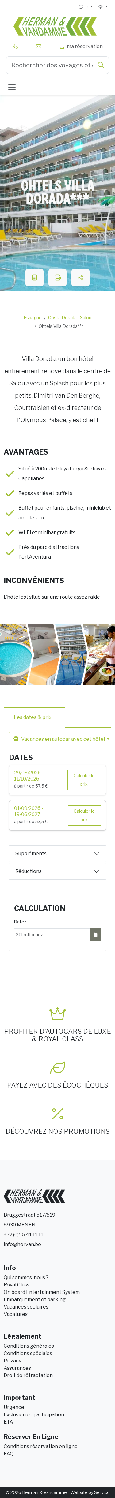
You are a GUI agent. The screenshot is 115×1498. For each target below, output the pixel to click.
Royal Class (16, 1285)
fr (86, 6)
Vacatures (16, 1314)
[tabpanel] (57, 841)
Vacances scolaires (26, 1307)
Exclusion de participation (34, 1414)
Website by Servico (90, 1492)
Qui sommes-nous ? (26, 1277)
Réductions (28, 871)
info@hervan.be (22, 1244)
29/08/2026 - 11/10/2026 (29, 776)
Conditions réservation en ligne (41, 1446)
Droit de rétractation (28, 1375)
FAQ (8, 1454)
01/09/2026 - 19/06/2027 (28, 811)
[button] (102, 6)
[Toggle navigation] (12, 87)
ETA (8, 1422)
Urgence (14, 1407)
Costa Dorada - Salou (69, 317)
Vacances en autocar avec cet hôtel (63, 739)
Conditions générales (29, 1346)
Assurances (17, 1368)
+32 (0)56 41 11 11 (23, 1235)
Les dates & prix (33, 717)
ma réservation (84, 46)
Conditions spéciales (28, 1353)
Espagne (33, 317)
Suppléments (31, 853)
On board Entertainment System (42, 1292)
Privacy (12, 1361)
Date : (20, 921)
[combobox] (57, 65)
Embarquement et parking (35, 1299)
